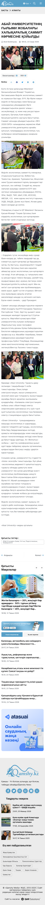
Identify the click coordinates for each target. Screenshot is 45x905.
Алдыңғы (8, 555)
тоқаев (18, 870)
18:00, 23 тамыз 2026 (10, 661)
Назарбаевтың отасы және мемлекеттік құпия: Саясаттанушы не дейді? (22, 669)
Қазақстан (6, 874)
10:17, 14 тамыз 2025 (21, 838)
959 (22, 76)
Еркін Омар (7, 870)
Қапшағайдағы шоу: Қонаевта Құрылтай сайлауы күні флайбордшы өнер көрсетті (22, 697)
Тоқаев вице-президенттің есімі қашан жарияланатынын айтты (21, 683)
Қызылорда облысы (10, 861)
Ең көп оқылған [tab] (33, 634)
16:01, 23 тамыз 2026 (10, 688)
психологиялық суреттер (32, 861)
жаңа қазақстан (9, 852)
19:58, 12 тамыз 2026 (10, 613)
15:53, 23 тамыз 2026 (10, 702)
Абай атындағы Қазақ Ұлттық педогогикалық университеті (20, 542)
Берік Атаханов (30, 870)
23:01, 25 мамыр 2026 (22, 811)
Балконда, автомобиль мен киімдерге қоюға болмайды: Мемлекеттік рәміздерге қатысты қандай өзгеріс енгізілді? (21, 642)
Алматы (16, 10)
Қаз (27, 3)
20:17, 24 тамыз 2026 (10, 647)
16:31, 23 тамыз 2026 (10, 675)
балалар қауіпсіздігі (23, 866)
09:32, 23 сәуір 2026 (30, 42)
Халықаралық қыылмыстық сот (15, 857)
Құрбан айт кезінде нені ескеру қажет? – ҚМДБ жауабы (27, 806)
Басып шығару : (9, 76)
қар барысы (7, 866)
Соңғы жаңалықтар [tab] (12, 634)
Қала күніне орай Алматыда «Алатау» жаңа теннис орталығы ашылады (26, 819)
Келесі (38, 555)
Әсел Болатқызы (10, 42)
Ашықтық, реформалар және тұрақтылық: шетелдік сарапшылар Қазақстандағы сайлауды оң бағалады (21, 656)
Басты (4, 10)
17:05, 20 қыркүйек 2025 (23, 826)
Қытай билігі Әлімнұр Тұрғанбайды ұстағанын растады (28, 833)
